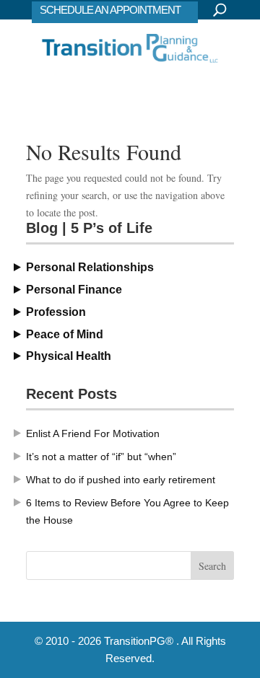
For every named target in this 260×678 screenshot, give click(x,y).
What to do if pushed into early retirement (120, 479)
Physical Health (68, 356)
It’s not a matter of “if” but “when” (101, 456)
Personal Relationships (90, 267)
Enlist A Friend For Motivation (93, 433)
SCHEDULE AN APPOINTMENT (110, 10)
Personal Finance (74, 289)
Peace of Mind (64, 334)
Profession (56, 312)
